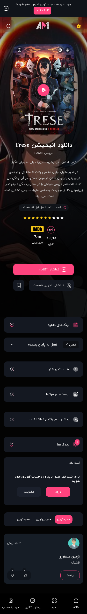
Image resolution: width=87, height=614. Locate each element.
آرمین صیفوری (69, 556)
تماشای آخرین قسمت (48, 285)
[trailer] (43, 90)
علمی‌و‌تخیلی (37, 162)
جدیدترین (63, 519)
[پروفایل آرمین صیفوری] (74, 544)
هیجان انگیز (20, 162)
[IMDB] (37, 230)
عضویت (29, 492)
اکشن (65, 162)
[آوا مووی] (43, 25)
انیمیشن (53, 162)
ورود (58, 492)
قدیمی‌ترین (43, 519)
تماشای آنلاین (49, 269)
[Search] (8, 26)
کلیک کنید (42, 10)
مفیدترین (23, 519)
